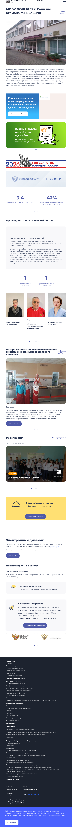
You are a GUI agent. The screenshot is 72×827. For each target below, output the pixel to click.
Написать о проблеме (18, 114)
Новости (9, 711)
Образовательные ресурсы (15, 683)
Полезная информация (14, 706)
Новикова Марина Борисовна (55, 323)
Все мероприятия (59, 438)
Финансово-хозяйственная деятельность (20, 762)
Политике (61, 815)
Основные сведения (13, 743)
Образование (10, 748)
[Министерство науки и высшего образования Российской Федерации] (51, 637)
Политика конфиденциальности (13, 794)
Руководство (10, 758)
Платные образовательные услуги (18, 753)
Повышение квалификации (15, 693)
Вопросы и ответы (12, 779)
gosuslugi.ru (54, 546)
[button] (59, 1)
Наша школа (10, 661)
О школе (9, 663)
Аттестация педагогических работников (20, 688)
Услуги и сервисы (12, 720)
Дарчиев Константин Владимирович (35, 327)
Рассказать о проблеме (35, 625)
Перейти (12, 555)
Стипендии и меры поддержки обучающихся (21, 774)
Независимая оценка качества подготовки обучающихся (25, 734)
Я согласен (11, 822)
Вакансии (9, 698)
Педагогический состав (14, 668)
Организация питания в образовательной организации (25, 755)
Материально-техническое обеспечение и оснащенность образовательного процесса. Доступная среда (32, 770)
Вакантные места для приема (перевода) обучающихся (25, 765)
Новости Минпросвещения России (18, 691)
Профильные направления (15, 671)
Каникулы (9, 713)
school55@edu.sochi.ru (31, 789)
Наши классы (10, 673)
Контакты (9, 738)
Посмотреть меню (35, 516)
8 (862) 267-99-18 (11, 789)
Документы (10, 746)
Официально (10, 726)
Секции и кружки (12, 715)
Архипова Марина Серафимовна (13, 323)
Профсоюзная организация (15, 695)
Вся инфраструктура (62, 351)
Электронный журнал (13, 681)
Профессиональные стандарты (17, 686)
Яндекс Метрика (42, 811)
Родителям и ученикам (14, 703)
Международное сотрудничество (17, 760)
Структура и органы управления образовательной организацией (29, 767)
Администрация (11, 666)
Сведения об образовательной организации (22, 741)
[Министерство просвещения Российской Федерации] (20, 637)
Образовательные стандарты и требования (21, 750)
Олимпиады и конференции (16, 718)
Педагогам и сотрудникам (15, 678)
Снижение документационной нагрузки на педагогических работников (31, 700)
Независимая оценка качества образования (21, 730)
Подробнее (13, 423)
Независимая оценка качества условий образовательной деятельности (31, 732)
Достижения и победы (14, 675)
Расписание (10, 723)
